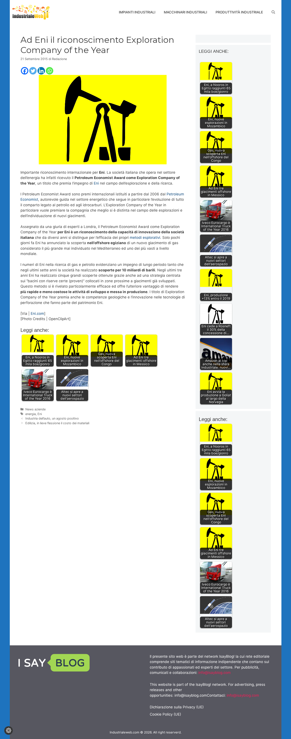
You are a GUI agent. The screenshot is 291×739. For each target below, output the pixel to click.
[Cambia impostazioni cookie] (8, 730)
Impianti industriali (137, 12)
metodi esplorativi (145, 237)
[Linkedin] (41, 70)
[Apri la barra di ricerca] (273, 12)
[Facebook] (24, 70)
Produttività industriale (239, 12)
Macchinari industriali (185, 12)
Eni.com (37, 313)
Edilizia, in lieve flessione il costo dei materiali (57, 423)
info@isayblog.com (214, 672)
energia (30, 414)
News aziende (35, 409)
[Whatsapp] (49, 70)
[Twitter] (33, 70)
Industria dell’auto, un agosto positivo (52, 418)
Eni (96, 183)
